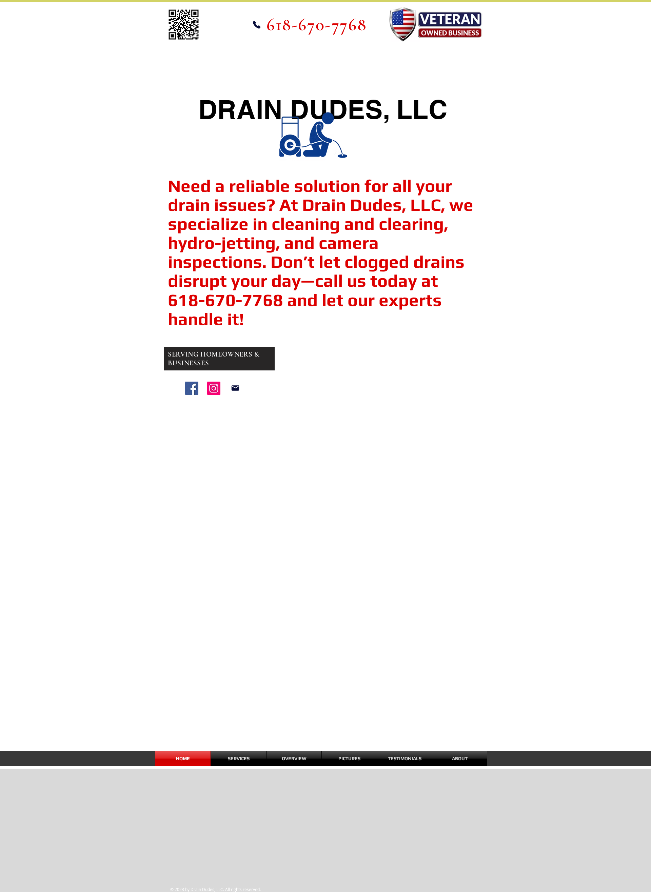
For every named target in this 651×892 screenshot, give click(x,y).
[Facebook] (191, 388)
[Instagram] (213, 388)
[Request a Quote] (235, 388)
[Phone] (256, 24)
